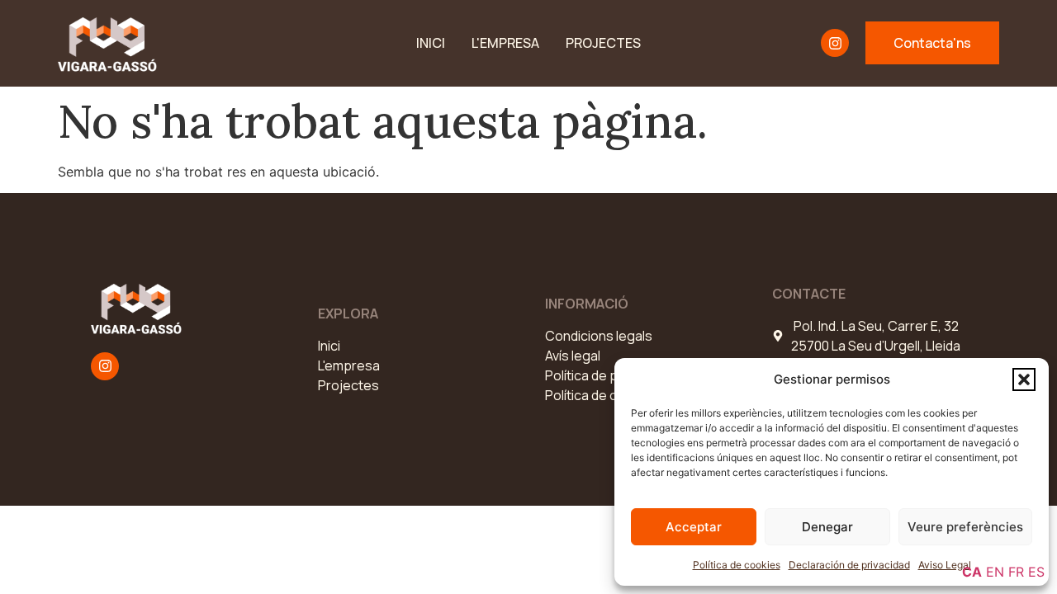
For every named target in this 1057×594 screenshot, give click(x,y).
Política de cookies (736, 565)
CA (972, 571)
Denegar (827, 527)
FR (1016, 571)
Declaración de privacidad (849, 565)
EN (995, 571)
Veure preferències (965, 527)
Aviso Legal (944, 565)
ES (1036, 571)
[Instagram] (835, 43)
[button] (1024, 379)
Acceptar (694, 527)
